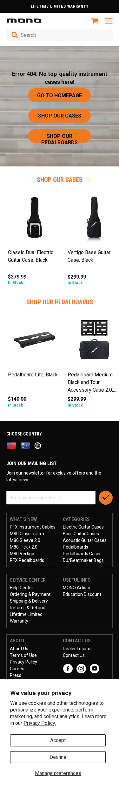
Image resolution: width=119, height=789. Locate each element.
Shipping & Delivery (29, 601)
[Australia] (27, 445)
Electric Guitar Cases (83, 526)
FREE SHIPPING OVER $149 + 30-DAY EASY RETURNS (59, 6)
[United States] (13, 445)
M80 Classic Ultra (27, 533)
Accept (58, 740)
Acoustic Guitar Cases (85, 540)
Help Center (21, 587)
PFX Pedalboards (27, 560)
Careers (18, 668)
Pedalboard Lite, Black (33, 375)
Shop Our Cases (59, 116)
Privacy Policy (23, 661)
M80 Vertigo (22, 553)
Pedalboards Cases (82, 553)
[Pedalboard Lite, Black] (34, 342)
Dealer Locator (77, 648)
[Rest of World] (39, 445)
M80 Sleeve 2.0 (25, 540)
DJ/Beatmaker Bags (83, 560)
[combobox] (59, 35)
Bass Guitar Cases (81, 533)
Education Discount (82, 594)
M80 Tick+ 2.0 (23, 547)
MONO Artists (76, 587)
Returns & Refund (27, 607)
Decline (58, 757)
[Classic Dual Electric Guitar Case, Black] (34, 220)
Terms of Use (23, 655)
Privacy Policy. (39, 723)
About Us (19, 648)
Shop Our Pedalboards (59, 138)
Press (15, 675)
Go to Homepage (59, 95)
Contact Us (74, 655)
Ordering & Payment (30, 594)
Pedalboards (75, 547)
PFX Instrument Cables (33, 526)
